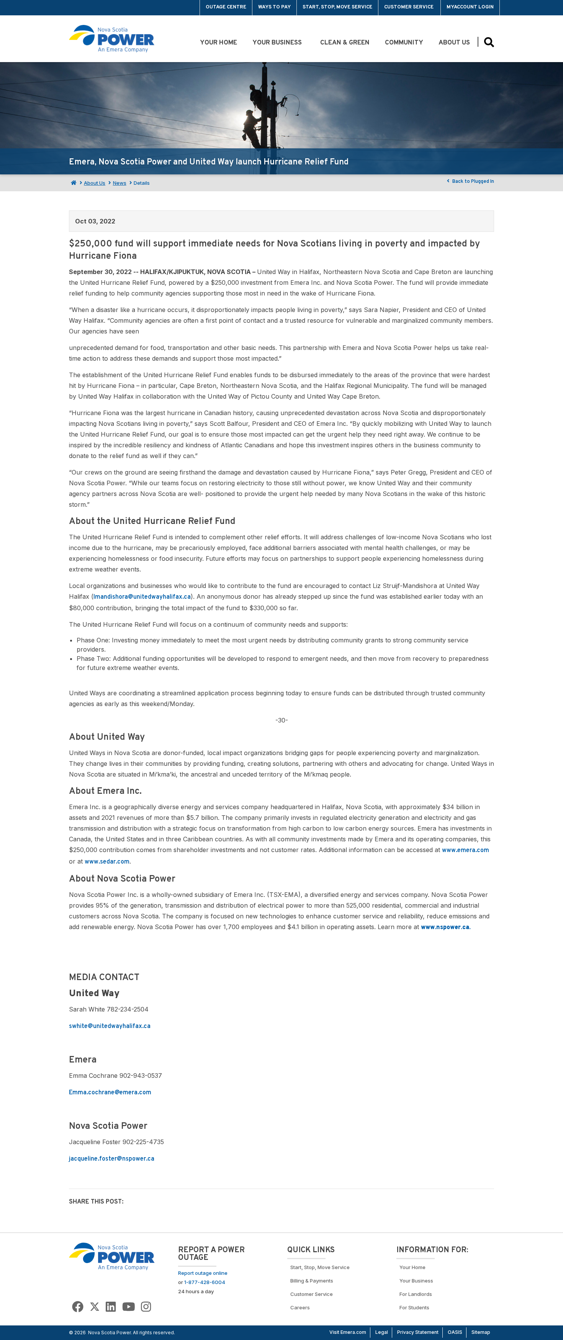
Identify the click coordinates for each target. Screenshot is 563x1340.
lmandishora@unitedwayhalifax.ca (142, 597)
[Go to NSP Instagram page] (146, 1307)
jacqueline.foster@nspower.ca (111, 1159)
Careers (300, 1307)
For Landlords (415, 1294)
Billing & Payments (311, 1281)
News (119, 183)
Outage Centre (226, 7)
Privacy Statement (418, 1332)
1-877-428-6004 (204, 1282)
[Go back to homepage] (87, 7)
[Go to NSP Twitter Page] (95, 1307)
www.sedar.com (107, 862)
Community (404, 43)
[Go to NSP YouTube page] (128, 1307)
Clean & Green (345, 43)
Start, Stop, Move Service (337, 7)
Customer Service (409, 7)
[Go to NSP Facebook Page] (78, 1307)
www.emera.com (465, 850)
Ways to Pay (274, 7)
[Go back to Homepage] (112, 1256)
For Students (414, 1307)
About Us (454, 43)
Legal (381, 1332)
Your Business (278, 43)
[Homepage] (73, 183)
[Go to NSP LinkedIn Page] (111, 1307)
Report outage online (202, 1273)
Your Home (218, 43)
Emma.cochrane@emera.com (110, 1093)
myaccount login (470, 7)
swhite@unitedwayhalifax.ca (110, 1026)
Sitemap (480, 1332)
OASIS (455, 1332)
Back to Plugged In (472, 182)
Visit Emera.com (347, 1332)
